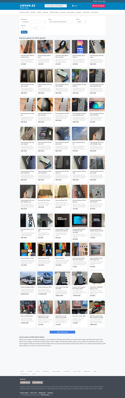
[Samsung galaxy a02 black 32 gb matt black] (97, 104)
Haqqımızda (42, 392)
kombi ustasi (46, 371)
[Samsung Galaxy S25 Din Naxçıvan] (80, 191)
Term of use (33, 392)
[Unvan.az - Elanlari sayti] (27, 5)
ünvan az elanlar (56, 371)
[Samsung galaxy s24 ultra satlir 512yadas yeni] (28, 191)
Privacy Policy (24, 392)
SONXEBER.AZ (37, 382)
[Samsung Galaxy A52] (45, 249)
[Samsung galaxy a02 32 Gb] (80, 133)
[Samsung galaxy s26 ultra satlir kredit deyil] (28, 162)
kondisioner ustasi (24, 374)
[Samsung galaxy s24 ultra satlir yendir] (97, 162)
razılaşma (50, 392)
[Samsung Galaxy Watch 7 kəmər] (45, 46)
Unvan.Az (23, 379)
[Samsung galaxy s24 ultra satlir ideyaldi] (28, 133)
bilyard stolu (87, 371)
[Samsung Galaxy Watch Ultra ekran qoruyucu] (80, 249)
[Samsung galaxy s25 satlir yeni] (28, 104)
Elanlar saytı (24, 8)
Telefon (39, 12)
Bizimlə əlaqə (102, 1)
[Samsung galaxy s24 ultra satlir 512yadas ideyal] (97, 133)
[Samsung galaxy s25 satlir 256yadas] (80, 75)
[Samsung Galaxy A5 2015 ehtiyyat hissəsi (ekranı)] (62, 220)
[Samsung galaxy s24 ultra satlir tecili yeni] (45, 104)
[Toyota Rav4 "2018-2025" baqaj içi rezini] (97, 278)
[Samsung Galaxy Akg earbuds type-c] (97, 191)
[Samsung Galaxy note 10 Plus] (28, 220)
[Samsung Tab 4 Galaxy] (45, 191)
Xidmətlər (33, 12)
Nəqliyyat (78, 12)
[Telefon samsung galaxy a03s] (45, 220)
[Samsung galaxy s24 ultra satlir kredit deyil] (45, 162)
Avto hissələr (86, 12)
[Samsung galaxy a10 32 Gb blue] (80, 46)
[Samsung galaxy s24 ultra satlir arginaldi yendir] (80, 104)
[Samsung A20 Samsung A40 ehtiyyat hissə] (97, 249)
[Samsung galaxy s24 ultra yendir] (97, 46)
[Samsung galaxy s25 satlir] (62, 104)
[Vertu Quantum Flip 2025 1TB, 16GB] (62, 278)
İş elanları (63, 12)
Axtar (24, 32)
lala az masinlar (77, 371)
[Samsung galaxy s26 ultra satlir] (80, 162)
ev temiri (37, 371)
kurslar (34, 374)
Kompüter (45, 12)
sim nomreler (67, 371)
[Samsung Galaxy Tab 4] (62, 191)
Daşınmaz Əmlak (24, 12)
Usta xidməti (94, 12)
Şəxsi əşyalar (70, 12)
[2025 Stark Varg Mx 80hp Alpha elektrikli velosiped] (97, 307)
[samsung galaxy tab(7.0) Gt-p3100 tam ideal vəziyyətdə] (80, 220)
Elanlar (95, 1)
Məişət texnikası (54, 12)
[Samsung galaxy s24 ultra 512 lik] (45, 75)
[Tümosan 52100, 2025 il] (28, 307)
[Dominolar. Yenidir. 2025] (80, 307)
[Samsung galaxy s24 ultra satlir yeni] (62, 162)
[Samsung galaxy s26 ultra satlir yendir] (62, 133)
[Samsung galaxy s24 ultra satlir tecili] (45, 133)
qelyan (95, 371)
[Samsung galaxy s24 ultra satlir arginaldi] (62, 75)
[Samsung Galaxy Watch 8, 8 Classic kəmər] (28, 46)
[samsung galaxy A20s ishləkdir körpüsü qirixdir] (97, 220)
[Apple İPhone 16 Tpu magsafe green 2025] (45, 307)
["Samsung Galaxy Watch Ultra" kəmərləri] (62, 46)
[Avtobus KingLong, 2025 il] (45, 278)
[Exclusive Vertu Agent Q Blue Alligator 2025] (80, 278)
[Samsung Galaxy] (62, 249)
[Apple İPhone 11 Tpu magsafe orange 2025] (62, 307)
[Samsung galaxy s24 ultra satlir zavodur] (28, 75)
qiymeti (22, 371)
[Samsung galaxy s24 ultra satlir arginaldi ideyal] (97, 75)
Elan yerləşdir (99, 6)
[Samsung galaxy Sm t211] (28, 249)
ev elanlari (29, 371)
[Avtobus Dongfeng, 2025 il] (28, 278)
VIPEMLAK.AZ (25, 382)
